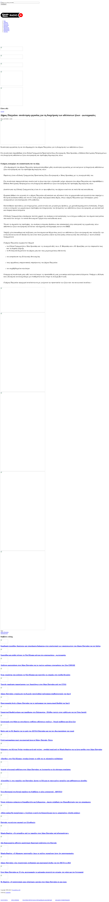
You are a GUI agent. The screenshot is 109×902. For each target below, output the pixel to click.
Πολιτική (6, 26)
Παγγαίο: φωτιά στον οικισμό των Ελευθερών (18, 822)
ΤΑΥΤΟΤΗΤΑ (4, 900)
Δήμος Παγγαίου (5, 632)
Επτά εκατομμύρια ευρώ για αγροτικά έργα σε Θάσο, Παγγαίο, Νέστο (27, 740)
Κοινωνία (6, 23)
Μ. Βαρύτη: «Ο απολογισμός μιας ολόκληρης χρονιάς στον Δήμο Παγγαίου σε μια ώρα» (34, 882)
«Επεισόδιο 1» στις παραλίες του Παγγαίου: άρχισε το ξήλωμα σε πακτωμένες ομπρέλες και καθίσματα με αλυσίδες (44, 781)
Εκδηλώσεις (6, 30)
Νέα (5, 21)
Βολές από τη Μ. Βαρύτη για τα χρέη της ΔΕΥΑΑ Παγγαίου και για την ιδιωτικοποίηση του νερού (37, 731)
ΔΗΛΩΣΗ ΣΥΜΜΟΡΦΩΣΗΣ (62, 900)
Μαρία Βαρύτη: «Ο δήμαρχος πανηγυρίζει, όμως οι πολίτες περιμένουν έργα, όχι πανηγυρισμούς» (37, 853)
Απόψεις (6, 22)
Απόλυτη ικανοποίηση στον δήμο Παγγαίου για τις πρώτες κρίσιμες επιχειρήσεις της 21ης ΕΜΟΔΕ (38, 665)
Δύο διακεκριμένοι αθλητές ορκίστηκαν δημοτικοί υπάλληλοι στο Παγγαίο (29, 843)
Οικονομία (6, 25)
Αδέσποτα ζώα (4, 633)
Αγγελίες (6, 31)
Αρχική (2, 111)
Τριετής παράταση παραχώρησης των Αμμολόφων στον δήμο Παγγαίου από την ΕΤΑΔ (33, 684)
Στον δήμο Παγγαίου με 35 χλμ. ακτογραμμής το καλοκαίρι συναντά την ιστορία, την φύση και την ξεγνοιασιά (42, 872)
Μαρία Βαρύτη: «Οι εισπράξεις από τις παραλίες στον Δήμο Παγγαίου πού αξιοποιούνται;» (35, 833)
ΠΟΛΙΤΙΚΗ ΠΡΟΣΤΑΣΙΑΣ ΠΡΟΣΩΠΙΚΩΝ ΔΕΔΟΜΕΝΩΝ (37, 900)
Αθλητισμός (6, 29)
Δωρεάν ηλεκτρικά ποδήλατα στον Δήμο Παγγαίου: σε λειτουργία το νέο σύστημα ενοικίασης (36, 769)
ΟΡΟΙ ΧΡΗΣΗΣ (15, 900)
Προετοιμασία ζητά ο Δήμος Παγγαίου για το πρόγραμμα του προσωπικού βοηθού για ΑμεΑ (35, 703)
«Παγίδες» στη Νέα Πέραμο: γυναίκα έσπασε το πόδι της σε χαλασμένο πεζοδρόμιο (32, 759)
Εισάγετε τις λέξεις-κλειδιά (7, 2)
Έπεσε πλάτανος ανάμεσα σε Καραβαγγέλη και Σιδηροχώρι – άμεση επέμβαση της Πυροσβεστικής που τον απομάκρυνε (46, 802)
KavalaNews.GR (16, 890)
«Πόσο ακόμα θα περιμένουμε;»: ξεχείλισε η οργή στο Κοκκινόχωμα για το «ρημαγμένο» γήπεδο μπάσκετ (40, 813)
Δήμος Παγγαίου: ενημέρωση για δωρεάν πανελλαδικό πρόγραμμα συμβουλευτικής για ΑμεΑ (36, 694)
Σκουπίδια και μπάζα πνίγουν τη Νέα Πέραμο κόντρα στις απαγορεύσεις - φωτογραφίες (33, 655)
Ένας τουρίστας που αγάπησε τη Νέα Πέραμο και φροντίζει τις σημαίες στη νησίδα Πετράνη (35, 675)
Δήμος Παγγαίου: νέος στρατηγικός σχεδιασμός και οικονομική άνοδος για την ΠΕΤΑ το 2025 (36, 863)
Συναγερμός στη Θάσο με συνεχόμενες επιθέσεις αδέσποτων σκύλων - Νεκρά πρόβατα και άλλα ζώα (38, 722)
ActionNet (8, 892)
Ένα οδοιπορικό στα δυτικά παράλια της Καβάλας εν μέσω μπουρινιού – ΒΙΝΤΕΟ (31, 792)
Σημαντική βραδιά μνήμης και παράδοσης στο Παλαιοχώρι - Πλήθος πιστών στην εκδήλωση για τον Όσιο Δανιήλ (43, 712)
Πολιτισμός (6, 27)
